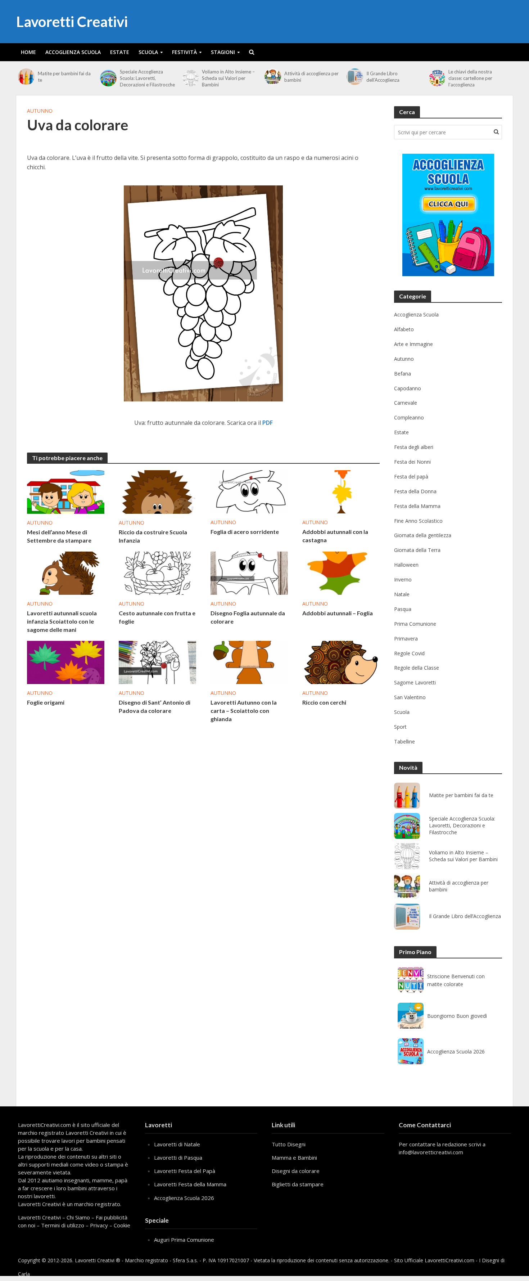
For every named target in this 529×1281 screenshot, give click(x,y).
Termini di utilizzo (62, 1225)
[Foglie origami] (65, 662)
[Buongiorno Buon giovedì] (411, 1016)
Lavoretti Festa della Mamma (190, 1184)
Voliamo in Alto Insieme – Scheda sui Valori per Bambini (228, 78)
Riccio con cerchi (324, 702)
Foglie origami (45, 702)
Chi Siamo (78, 1217)
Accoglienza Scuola (73, 52)
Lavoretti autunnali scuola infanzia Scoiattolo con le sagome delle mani (62, 621)
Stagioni (223, 52)
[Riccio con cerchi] (341, 662)
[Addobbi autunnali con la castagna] (341, 491)
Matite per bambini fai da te (64, 77)
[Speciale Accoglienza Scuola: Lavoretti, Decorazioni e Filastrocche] (108, 78)
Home (28, 52)
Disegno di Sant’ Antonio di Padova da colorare (154, 706)
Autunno (40, 110)
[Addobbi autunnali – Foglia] (341, 572)
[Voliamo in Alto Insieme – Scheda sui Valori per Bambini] (190, 78)
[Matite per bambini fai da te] (26, 76)
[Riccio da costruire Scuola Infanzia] (157, 491)
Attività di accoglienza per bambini (311, 77)
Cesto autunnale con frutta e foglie (157, 617)
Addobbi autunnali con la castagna (335, 535)
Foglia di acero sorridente (245, 531)
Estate (119, 52)
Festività (184, 52)
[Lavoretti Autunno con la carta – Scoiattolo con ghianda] (249, 662)
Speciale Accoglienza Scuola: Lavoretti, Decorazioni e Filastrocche (147, 78)
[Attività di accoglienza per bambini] (272, 76)
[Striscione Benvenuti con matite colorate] (411, 980)
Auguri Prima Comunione (184, 1239)
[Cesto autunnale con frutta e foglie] (157, 572)
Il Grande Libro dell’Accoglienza (382, 77)
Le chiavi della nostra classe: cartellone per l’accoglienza (470, 78)
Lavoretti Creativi (72, 21)
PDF (267, 423)
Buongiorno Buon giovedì (457, 1015)
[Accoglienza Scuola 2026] (411, 1051)
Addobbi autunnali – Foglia (337, 613)
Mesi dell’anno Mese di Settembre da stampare (59, 536)
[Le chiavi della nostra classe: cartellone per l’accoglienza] (437, 78)
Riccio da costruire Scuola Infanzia (153, 536)
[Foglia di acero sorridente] (249, 491)
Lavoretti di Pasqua (178, 1157)
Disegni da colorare (296, 1170)
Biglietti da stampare (298, 1184)
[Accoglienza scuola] (448, 215)
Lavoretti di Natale (177, 1144)
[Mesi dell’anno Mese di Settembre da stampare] (65, 491)
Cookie (122, 1225)
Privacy (99, 1225)
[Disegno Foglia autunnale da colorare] (249, 572)
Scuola (148, 52)
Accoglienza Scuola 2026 (456, 1051)
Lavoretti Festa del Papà (184, 1170)
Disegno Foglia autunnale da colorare (248, 617)
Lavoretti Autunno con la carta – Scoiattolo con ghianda (244, 710)
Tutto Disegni (289, 1144)
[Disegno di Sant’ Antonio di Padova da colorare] (157, 662)
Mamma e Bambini (294, 1157)
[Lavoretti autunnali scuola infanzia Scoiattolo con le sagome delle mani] (65, 572)
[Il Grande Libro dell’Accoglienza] (355, 76)
